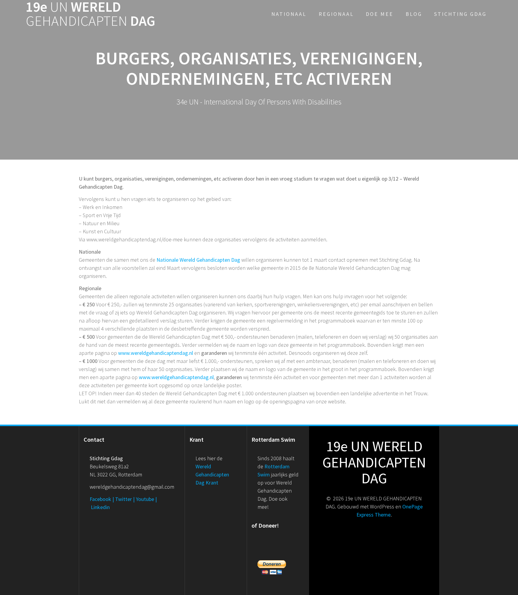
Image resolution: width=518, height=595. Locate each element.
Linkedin (100, 507)
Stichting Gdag (460, 13)
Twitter (123, 499)
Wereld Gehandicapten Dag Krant (212, 474)
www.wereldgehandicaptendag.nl (155, 352)
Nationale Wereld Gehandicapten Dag (198, 259)
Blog (414, 13)
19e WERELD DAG (90, 14)
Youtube (145, 499)
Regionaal (336, 13)
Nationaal (288, 13)
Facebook (100, 499)
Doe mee (379, 13)
